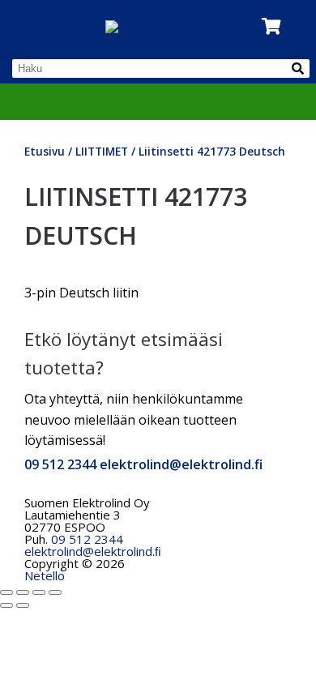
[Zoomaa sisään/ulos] (6, 592)
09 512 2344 (60, 464)
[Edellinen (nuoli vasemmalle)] (6, 605)
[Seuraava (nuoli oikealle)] (22, 605)
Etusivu (44, 151)
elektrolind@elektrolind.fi (181, 464)
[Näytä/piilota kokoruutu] (22, 592)
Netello (44, 575)
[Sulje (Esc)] (55, 592)
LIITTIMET (101, 151)
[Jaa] (38, 592)
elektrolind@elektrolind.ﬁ (92, 551)
